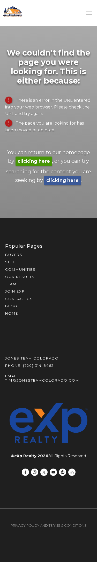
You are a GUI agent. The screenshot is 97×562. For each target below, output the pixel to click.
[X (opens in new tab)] (44, 472)
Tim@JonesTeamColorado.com (42, 380)
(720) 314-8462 (38, 365)
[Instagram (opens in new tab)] (34, 472)
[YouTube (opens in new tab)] (53, 472)
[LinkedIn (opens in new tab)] (72, 472)
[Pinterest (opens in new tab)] (62, 472)
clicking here (34, 161)
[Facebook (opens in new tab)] (25, 472)
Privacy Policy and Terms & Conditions (49, 525)
